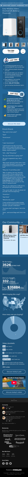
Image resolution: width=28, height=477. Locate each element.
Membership (5, 428)
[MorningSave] (20, 439)
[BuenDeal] (20, 442)
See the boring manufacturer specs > (14, 86)
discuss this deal (14, 123)
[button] (1, 5)
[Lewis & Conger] (20, 435)
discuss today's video (14, 392)
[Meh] (3, 1)
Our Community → (12, 222)
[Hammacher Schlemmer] (8, 435)
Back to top (14, 400)
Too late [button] (11, 51)
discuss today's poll (14, 371)
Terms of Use (18, 474)
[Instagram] (7, 463)
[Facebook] (3, 463)
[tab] (4, 44)
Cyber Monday (6, 180)
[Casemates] (14, 446)
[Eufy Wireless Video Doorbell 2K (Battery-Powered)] (10, 243)
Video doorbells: (8, 343)
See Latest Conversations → (9, 423)
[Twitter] (10, 463)
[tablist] (14, 45)
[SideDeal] (8, 442)
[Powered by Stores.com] (14, 470)
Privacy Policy (10, 474)
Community (5, 405)
